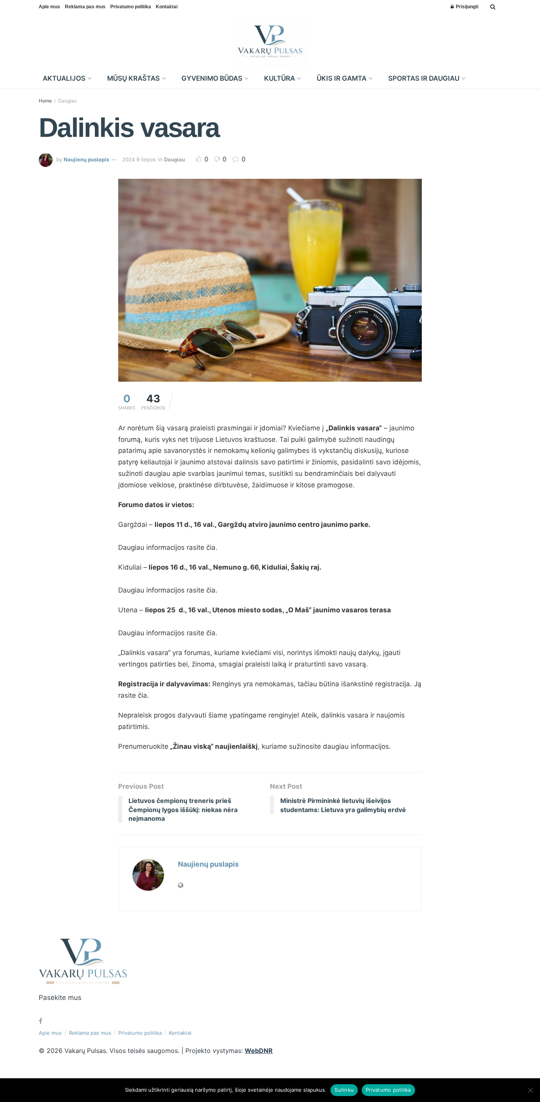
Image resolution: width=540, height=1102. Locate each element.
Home (45, 101)
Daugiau (67, 101)
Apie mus (49, 6)
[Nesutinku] (530, 1090)
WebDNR (259, 1051)
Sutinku (344, 1090)
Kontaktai (166, 6)
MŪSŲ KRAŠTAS (133, 78)
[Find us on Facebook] (40, 1021)
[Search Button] (492, 6)
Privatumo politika (130, 6)
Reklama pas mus (85, 6)
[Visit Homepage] (270, 41)
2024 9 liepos (139, 159)
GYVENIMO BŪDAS (211, 78)
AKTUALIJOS (64, 78)
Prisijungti (466, 6)
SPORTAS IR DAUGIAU (423, 78)
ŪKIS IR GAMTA (341, 78)
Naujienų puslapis (86, 159)
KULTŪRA (279, 78)
